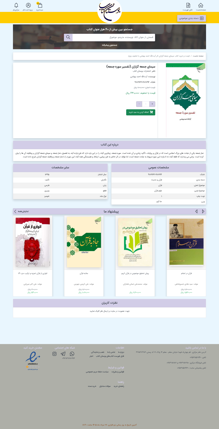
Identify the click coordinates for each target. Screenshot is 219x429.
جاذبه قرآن (84, 273)
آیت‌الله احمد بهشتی (138, 77)
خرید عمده (92, 386)
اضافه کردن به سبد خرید (139, 112)
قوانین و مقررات (118, 372)
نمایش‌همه (23, 212)
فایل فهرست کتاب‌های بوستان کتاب (110, 356)
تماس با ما (111, 352)
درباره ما (121, 352)
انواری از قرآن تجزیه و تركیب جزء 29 (32, 273)
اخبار (91, 356)
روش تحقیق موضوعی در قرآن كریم (135, 273)
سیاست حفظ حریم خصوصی (97, 372)
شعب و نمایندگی (97, 352)
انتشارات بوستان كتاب (142, 71)
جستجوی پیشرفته (109, 45)
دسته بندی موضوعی (189, 18)
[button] (203, 213)
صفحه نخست (198, 56)
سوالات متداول (105, 386)
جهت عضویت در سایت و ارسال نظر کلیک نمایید (109, 311)
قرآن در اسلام (186, 273)
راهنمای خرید (119, 386)
